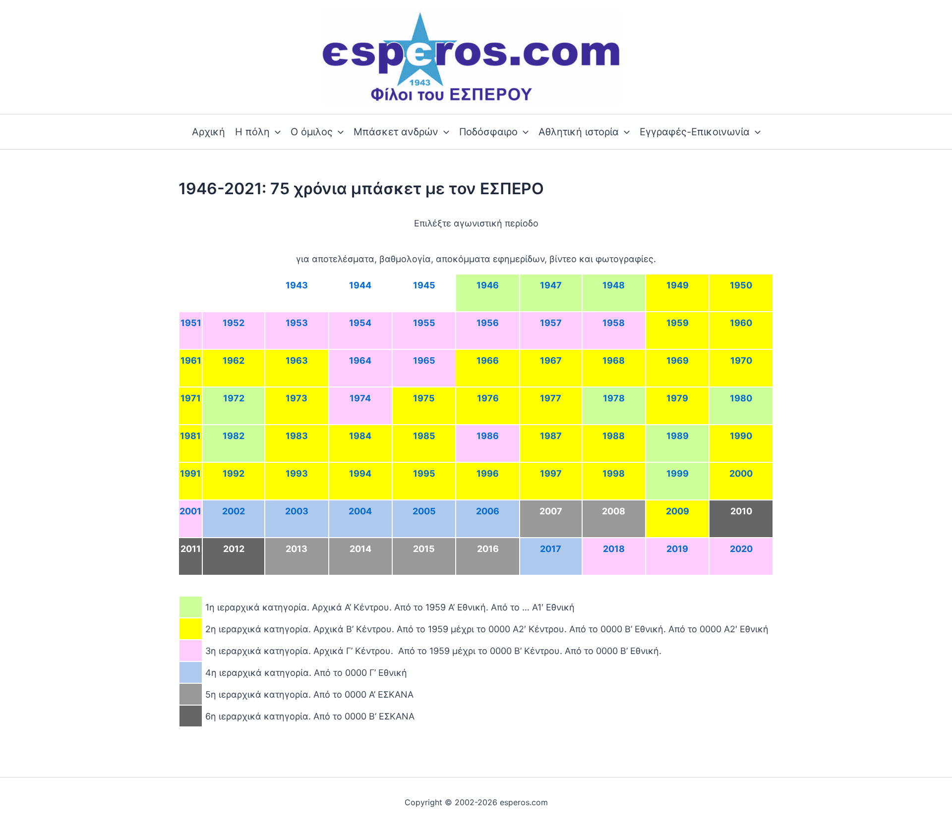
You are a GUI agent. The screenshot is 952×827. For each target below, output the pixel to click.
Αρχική (208, 132)
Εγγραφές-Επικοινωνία (695, 132)
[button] (275, 132)
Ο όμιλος (312, 132)
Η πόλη (252, 132)
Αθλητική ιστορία (578, 132)
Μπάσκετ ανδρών (396, 132)
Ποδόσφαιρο (488, 132)
